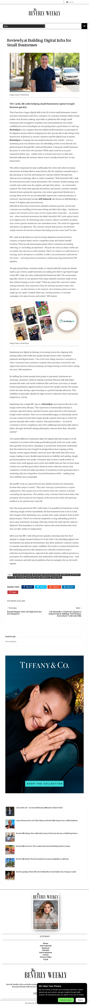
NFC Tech (11, 577)
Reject (80, 1000)
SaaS (36, 577)
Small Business (44, 577)
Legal (45, 959)
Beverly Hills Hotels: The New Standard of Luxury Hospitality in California (42, 859)
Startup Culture (56, 577)
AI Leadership (18, 575)
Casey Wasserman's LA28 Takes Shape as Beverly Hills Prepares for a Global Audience (47, 821)
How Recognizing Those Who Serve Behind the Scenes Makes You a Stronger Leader (46, 872)
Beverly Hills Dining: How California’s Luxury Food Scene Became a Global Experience (47, 833)
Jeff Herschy (65, 575)
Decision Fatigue (39, 575)
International (45, 946)
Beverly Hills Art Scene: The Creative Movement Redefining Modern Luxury (43, 846)
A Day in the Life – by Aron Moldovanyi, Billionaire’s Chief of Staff (39, 808)
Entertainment (45, 952)
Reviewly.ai (15, 130)
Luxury (46, 955)
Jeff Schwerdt (45, 199)
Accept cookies (65, 1000)
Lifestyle (45, 950)
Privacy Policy (45, 957)
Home (45, 943)
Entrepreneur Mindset (53, 575)
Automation (27, 575)
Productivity (20, 577)
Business (45, 948)
